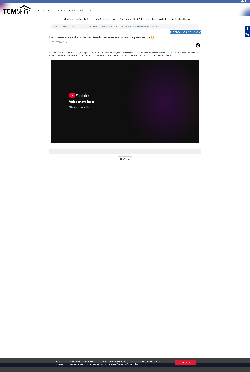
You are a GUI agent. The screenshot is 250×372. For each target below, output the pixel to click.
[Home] (242, 2)
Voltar (126, 159)
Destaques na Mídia (71, 27)
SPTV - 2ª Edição (90, 27)
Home (56, 27)
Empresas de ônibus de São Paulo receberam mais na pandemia (129, 27)
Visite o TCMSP (133, 19)
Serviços (107, 19)
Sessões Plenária (82, 19)
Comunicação (157, 19)
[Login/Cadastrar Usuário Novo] (245, 2)
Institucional (68, 19)
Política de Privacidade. (126, 364)
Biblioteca (145, 19)
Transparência (118, 19)
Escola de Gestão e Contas (177, 19)
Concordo (185, 362)
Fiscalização (96, 19)
